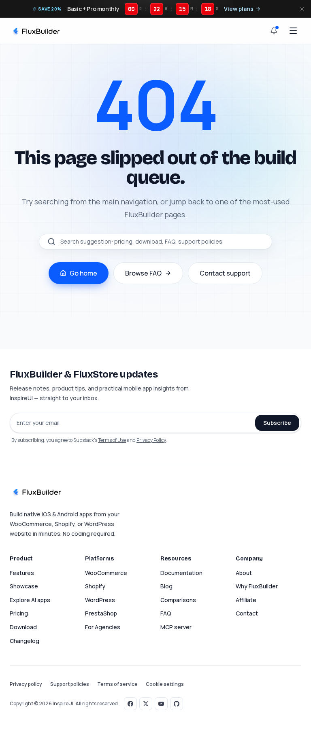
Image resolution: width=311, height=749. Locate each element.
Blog (166, 586)
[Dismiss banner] (302, 9)
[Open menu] (293, 31)
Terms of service (117, 684)
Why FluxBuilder (257, 586)
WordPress (100, 600)
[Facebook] (130, 703)
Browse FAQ (143, 273)
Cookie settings (165, 684)
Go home (83, 273)
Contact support (225, 273)
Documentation (181, 573)
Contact (247, 613)
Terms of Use (112, 440)
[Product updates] (274, 31)
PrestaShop (101, 613)
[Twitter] (145, 703)
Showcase (24, 586)
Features (22, 573)
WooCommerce (106, 573)
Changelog (24, 641)
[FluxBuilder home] (36, 30)
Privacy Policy (151, 440)
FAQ (165, 613)
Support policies (69, 684)
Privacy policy (26, 684)
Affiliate (246, 600)
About (244, 573)
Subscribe (277, 422)
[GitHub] (176, 703)
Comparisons (178, 600)
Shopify (95, 586)
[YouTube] (161, 703)
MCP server (176, 627)
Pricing (19, 613)
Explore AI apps (30, 600)
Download (23, 627)
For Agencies (102, 627)
